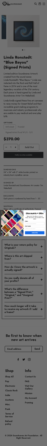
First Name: (28, 226)
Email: (26, 221)
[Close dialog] (44, 211)
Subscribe (35, 232)
